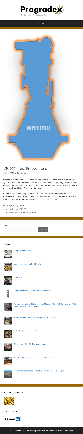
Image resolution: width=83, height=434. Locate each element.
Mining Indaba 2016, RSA (16, 209)
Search (7, 225)
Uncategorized (17, 205)
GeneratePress (67, 431)
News (8, 205)
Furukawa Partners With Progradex (21, 212)
